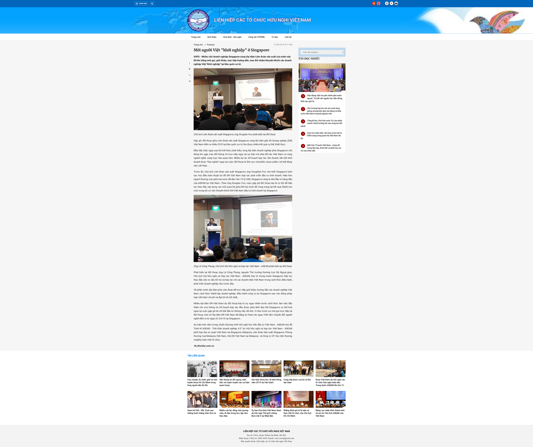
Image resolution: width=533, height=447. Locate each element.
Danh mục (143, 3)
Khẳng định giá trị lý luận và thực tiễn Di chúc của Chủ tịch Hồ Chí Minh (297, 413)
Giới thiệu (211, 37)
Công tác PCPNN (256, 37)
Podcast (211, 45)
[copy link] (189, 75)
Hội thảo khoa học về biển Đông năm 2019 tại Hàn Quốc (266, 381)
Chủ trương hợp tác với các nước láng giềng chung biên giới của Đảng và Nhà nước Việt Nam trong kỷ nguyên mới (321, 111)
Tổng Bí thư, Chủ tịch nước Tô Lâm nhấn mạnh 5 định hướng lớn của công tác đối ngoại (321, 123)
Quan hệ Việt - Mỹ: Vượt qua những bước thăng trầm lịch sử (201, 411)
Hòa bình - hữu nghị (232, 37)
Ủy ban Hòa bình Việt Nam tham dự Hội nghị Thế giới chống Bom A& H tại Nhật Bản (266, 413)
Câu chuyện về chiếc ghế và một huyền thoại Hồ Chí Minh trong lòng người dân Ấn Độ (202, 382)
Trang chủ (195, 37)
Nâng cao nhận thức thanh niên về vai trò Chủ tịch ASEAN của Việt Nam (330, 413)
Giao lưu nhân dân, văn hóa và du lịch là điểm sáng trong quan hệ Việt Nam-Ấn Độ (321, 135)
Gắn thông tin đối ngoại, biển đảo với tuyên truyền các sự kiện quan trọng (234, 382)
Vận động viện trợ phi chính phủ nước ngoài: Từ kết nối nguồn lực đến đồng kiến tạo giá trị (321, 98)
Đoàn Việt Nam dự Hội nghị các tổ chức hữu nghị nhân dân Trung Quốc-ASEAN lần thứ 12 (330, 382)
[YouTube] (396, 3)
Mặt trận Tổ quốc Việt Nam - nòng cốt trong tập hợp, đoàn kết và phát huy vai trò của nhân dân (321, 148)
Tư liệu (276, 37)
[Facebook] (387, 3)
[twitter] (392, 3)
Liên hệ (288, 37)
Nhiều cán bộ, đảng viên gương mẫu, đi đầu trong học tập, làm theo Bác (233, 413)
